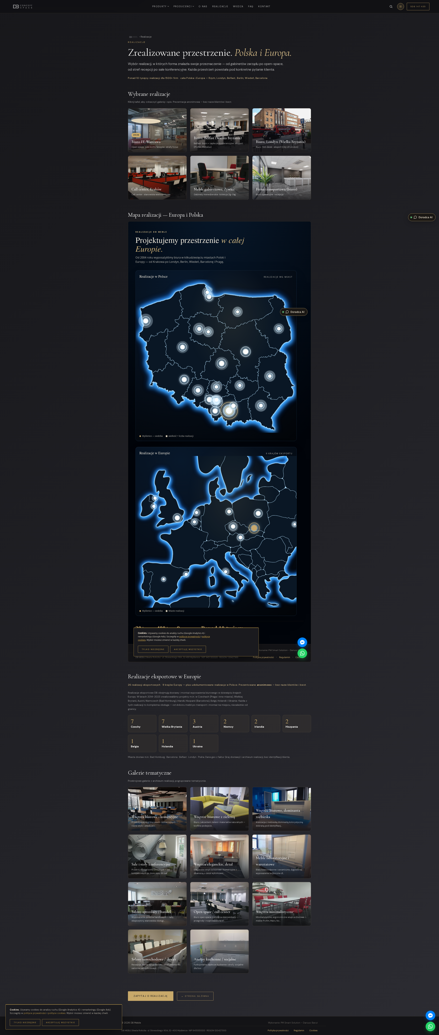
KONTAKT (264, 6)
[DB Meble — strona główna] (22, 6)
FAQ (250, 6)
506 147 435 (418, 6)
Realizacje (220, 6)
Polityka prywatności (278, 1030)
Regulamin (299, 1030)
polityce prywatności (35, 1013)
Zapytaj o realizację (151, 996)
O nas (203, 6)
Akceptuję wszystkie (60, 1022)
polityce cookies (57, 1013)
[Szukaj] (391, 6)
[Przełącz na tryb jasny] (400, 6)
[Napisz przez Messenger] (430, 1015)
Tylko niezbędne (25, 1022)
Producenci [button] (183, 6)
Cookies (313, 1030)
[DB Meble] (133, 36)
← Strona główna (195, 996)
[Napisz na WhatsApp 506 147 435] (430, 1026)
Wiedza (238, 6)
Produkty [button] (159, 6)
